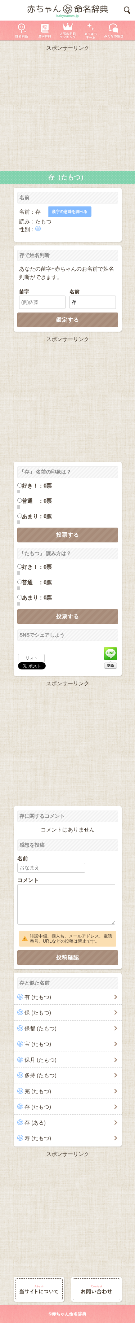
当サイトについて (39, 1289)
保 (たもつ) (37, 1012)
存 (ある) (35, 1122)
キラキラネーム (90, 30)
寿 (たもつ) (37, 1138)
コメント (28, 880)
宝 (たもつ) (37, 1044)
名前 (74, 291)
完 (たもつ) (37, 1091)
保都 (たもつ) (40, 1028)
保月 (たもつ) (40, 1060)
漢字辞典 (44, 30)
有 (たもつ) (37, 997)
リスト (31, 658)
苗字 (24, 291)
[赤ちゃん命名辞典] (67, 10)
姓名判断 (21, 30)
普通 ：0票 (37, 501)
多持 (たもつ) (40, 1075)
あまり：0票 (37, 516)
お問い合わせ (96, 1289)
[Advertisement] (67, 109)
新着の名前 (113, 30)
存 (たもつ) (37, 1107)
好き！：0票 (37, 486)
